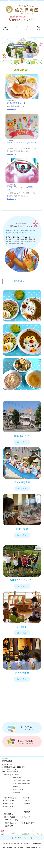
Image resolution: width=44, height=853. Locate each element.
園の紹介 (15, 775)
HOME (6, 775)
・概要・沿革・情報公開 (20, 783)
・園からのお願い (9, 817)
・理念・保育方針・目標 (20, 780)
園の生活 (26, 798)
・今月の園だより (9, 823)
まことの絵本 (29, 823)
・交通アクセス (17, 789)
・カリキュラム (9, 800)
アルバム (27, 817)
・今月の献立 (8, 826)
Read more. (11, 110)
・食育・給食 (8, 803)
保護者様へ (8, 814)
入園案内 (27, 812)
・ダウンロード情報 (10, 820)
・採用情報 (15, 792)
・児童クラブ (8, 807)
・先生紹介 (15, 786)
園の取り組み (9, 798)
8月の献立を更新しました (18, 103)
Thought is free (35, 847)
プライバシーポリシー (22, 838)
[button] (22, 442)
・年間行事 (26, 803)
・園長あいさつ (17, 777)
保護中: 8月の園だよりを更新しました (21, 143)
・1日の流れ (26, 800)
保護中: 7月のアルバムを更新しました (21, 188)
